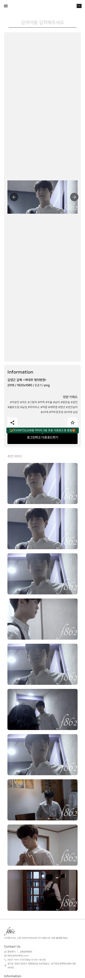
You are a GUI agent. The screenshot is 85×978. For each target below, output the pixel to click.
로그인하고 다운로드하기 (42, 437)
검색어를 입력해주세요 (42, 22)
